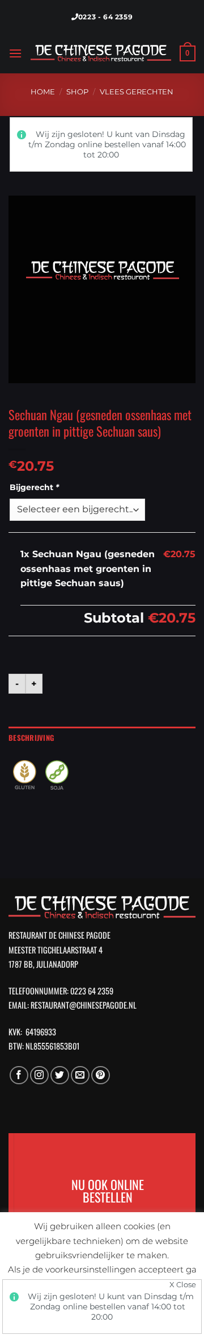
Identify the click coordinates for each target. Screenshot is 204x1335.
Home (43, 92)
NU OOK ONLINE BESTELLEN (102, 1190)
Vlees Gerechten (136, 92)
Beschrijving (31, 737)
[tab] (102, 738)
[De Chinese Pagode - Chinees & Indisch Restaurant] (101, 54)
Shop (77, 92)
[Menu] (15, 53)
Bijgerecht (34, 487)
